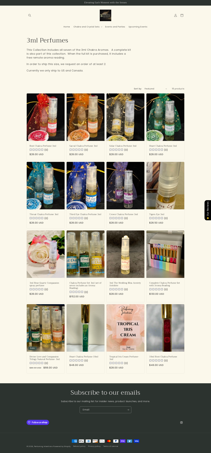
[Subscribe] (128, 409)
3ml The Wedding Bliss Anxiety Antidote (125, 284)
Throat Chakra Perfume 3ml (44, 214)
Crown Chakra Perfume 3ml (123, 214)
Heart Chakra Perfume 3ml (163, 146)
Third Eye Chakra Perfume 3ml (85, 214)
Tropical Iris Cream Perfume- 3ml (124, 358)
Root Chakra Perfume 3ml (43, 146)
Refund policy (79, 446)
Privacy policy (94, 446)
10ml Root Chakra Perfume (163, 357)
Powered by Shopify (62, 446)
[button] (30, 15)
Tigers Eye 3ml (156, 214)
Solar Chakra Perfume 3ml (123, 146)
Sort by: (138, 88)
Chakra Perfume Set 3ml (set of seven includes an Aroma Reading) (85, 286)
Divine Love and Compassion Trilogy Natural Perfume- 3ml (45, 358)
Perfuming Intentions (43, 446)
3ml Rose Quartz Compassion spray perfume (44, 284)
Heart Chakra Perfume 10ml (83, 357)
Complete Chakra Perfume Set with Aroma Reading (164, 284)
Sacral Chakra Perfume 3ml (83, 146)
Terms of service (110, 446)
